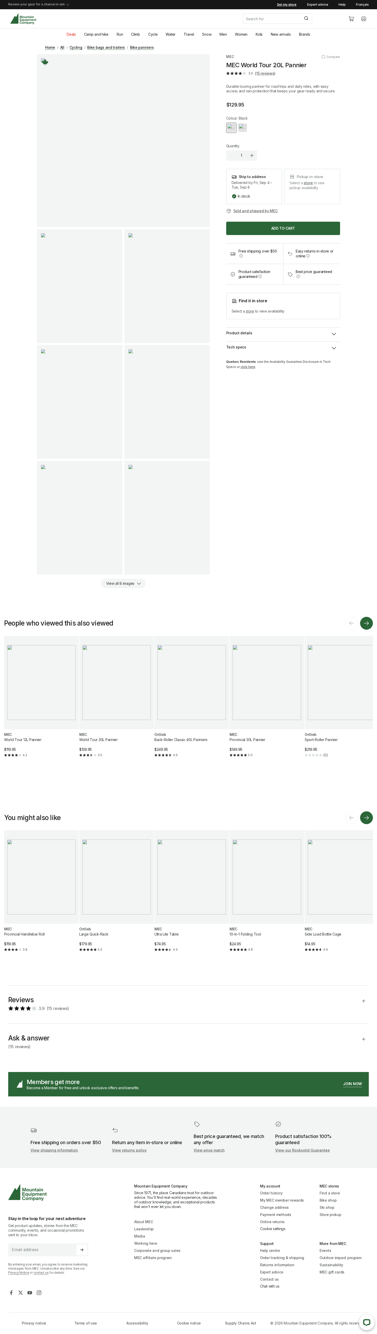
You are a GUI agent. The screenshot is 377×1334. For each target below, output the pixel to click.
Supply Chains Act (240, 1323)
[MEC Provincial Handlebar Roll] (41, 895)
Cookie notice (189, 1323)
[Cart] (351, 19)
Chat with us (270, 1286)
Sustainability (331, 1265)
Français (362, 4)
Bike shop (328, 1200)
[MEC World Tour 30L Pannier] (116, 701)
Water (170, 34)
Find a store (330, 1193)
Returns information (277, 1265)
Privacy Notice (18, 1272)
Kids (259, 34)
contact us (41, 1272)
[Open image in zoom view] (123, 140)
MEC (230, 56)
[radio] (231, 128)
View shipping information (54, 1150)
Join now (352, 1084)
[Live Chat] (366, 1322)
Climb (135, 34)
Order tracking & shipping (282, 1257)
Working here (145, 1243)
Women (241, 34)
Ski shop (327, 1207)
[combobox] (291, 19)
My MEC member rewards (282, 1200)
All (62, 47)
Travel (189, 34)
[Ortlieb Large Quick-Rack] (116, 895)
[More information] (45, 62)
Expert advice (317, 4)
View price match (209, 1150)
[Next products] (366, 623)
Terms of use (85, 1323)
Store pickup (330, 1214)
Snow (206, 34)
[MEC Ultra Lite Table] (191, 895)
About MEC (143, 1222)
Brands (304, 34)
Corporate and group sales (157, 1250)
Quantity (233, 146)
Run (120, 34)
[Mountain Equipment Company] (50, 1192)
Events (325, 1250)
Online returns (272, 1222)
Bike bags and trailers (106, 47)
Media (139, 1236)
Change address (274, 1207)
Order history (271, 1193)
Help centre (270, 1250)
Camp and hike (96, 34)
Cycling (76, 47)
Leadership (144, 1229)
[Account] (364, 19)
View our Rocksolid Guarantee (302, 1150)
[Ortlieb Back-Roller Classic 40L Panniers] (191, 701)
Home (50, 47)
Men (223, 34)
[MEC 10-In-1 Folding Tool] (267, 895)
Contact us (269, 1279)
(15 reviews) (265, 73)
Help (342, 4)
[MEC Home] (23, 19)
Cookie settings (272, 1228)
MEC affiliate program (153, 1257)
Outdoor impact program (341, 1257)
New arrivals (281, 34)
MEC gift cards (332, 1272)
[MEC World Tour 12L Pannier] (41, 701)
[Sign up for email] (81, 1249)
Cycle (153, 34)
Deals (71, 34)
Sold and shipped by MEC (255, 211)
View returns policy (129, 1150)
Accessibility (137, 1323)
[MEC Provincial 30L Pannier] (267, 701)
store (308, 183)
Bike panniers (142, 47)
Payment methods (275, 1214)
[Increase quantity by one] (252, 155)
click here (248, 367)
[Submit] (306, 18)
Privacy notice (34, 1323)
